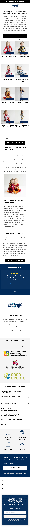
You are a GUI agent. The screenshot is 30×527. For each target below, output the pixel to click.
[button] (2, 5)
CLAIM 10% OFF (15, 516)
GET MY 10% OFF (15, 468)
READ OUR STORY (15, 335)
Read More (15, 36)
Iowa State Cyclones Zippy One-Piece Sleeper (8, 103)
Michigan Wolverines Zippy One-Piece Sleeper (22, 103)
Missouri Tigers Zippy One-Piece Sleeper (22, 126)
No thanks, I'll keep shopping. (15, 522)
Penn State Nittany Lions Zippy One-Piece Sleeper (22, 80)
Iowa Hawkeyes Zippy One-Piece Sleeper (22, 57)
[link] (15, 278)
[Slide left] (11, 291)
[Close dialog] (27, 496)
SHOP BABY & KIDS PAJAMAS (15, 143)
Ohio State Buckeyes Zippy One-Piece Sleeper (8, 57)
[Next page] (23, 137)
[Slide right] (18, 291)
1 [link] (6, 137)
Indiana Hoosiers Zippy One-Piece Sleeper (8, 80)
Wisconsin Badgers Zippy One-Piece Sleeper (8, 126)
